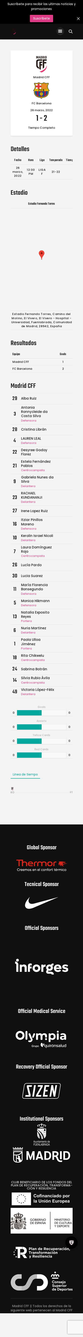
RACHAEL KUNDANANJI (31, 495)
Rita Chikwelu (32, 655)
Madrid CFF (20, 362)
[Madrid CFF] (12, 788)
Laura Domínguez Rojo (36, 549)
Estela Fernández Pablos (36, 463)
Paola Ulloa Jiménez (31, 641)
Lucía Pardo (31, 565)
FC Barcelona (22, 369)
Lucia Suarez (32, 575)
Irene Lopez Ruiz (34, 511)
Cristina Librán (33, 429)
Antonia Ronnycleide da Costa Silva (34, 411)
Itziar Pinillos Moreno (32, 521)
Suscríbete (41, 18)
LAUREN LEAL (31, 438)
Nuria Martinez (33, 628)
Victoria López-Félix (37, 689)
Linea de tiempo (25, 774)
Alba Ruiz (29, 398)
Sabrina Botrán (34, 669)
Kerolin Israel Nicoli (37, 535)
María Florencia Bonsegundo (34, 587)
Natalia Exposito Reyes (35, 614)
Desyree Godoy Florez (34, 452)
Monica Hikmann (35, 601)
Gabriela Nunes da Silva (37, 479)
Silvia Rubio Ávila (35, 678)
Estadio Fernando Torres (41, 203)
